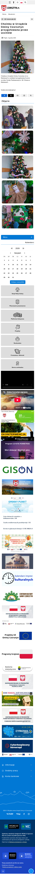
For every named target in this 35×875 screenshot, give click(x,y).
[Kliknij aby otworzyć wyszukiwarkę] (25, 2)
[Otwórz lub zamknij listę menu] (31, 237)
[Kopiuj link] (31, 95)
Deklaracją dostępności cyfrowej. (18, 842)
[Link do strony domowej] (16, 8)
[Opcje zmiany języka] (21, 2)
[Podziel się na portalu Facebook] (4, 95)
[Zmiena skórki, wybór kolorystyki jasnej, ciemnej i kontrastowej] (17, 2)
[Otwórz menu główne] (9, 2)
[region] (17, 265)
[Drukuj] (32, 19)
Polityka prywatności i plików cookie (12, 867)
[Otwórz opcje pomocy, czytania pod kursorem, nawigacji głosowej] (31, 871)
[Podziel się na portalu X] (11, 95)
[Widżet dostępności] (13, 2)
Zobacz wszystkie (17, 282)
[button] (9, 814)
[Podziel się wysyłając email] (17, 95)
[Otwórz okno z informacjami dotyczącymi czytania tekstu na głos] (2, 19)
